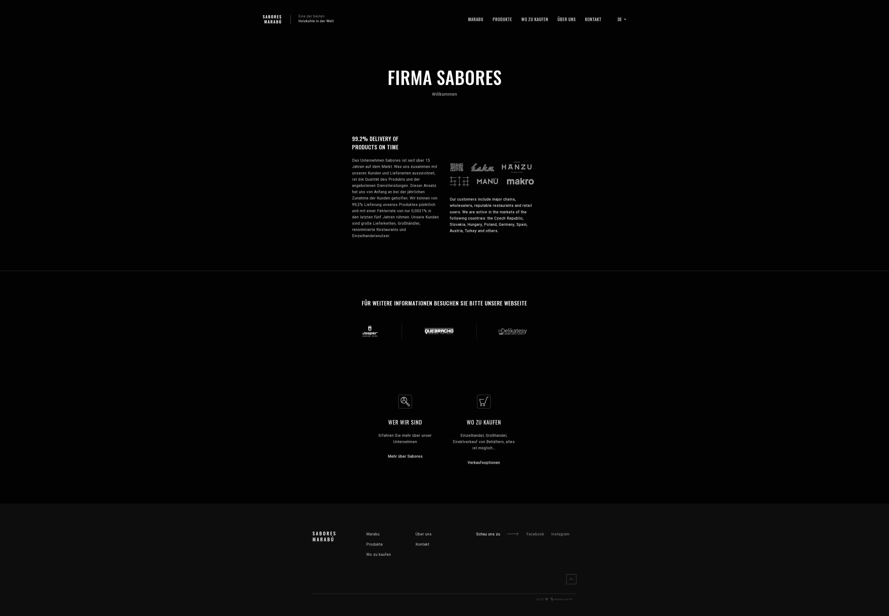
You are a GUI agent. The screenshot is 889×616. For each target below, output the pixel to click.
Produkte (502, 19)
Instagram (560, 534)
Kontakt (593, 19)
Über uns (566, 19)
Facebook (535, 534)
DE (620, 19)
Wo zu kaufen (534, 19)
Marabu (475, 19)
